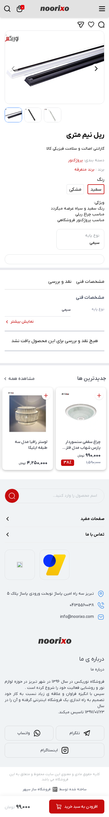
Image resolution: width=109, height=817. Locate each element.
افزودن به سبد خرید (81, 806)
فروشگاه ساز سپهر (37, 789)
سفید (95, 189)
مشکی (75, 189)
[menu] (102, 9)
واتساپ (23, 733)
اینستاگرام (49, 750)
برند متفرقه (84, 169)
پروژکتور (75, 160)
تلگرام (74, 733)
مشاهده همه (21, 379)
